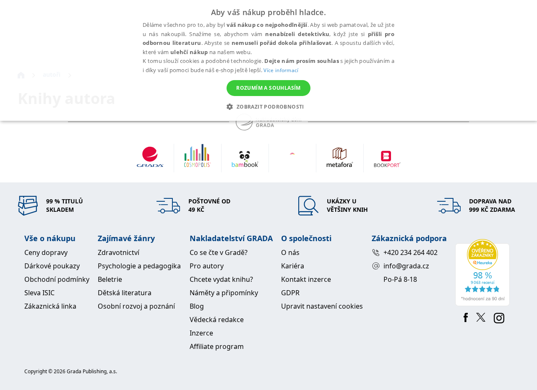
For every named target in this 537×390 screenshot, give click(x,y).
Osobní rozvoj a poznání (136, 306)
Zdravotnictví (118, 252)
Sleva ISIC (39, 292)
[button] (268, 106)
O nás (290, 252)
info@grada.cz (406, 265)
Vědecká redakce (217, 319)
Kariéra (292, 265)
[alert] (268, 60)
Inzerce (201, 333)
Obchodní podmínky (56, 279)
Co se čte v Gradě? (219, 252)
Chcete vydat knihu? (221, 279)
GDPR (290, 292)
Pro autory (207, 265)
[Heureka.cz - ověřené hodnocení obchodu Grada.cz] (484, 272)
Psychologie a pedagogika (139, 265)
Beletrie (110, 279)
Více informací (280, 70)
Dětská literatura (124, 292)
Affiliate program (217, 346)
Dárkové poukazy (52, 265)
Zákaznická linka (50, 306)
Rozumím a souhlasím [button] (268, 87)
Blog (197, 306)
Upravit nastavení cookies (322, 306)
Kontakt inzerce (306, 279)
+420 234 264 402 (410, 252)
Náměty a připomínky (224, 292)
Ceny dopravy (46, 252)
